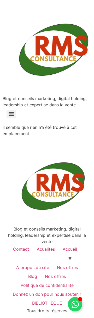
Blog (32, 276)
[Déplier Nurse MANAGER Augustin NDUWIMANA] (75, 304)
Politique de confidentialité (47, 285)
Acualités (46, 249)
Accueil (70, 249)
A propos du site (32, 267)
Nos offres (67, 267)
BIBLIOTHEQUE (47, 303)
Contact (21, 249)
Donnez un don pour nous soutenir (47, 294)
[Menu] (11, 114)
